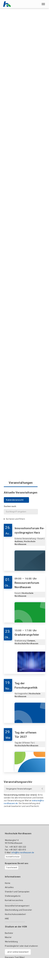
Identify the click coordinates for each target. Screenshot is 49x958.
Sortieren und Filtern (15, 519)
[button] (43, 4)
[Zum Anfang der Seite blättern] (42, 950)
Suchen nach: (10, 506)
